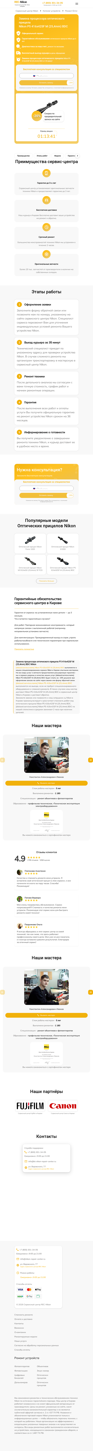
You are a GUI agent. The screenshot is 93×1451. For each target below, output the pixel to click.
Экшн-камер (43, 1370)
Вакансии (19, 1328)
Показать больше (46, 581)
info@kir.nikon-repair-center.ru (42, 1161)
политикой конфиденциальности (64, 88)
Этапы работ (42, 156)
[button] (90, 760)
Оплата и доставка (23, 1319)
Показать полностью (24, 649)
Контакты (18, 1323)
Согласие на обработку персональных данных (36, 1345)
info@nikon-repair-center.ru (32, 1259)
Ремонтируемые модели (25, 1336)
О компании (20, 1332)
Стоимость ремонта (23, 1314)
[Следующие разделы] (77, 156)
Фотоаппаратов (21, 1366)
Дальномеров (20, 1382)
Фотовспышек (21, 1370)
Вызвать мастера (47, 783)
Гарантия (71, 156)
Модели (57, 156)
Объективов (42, 1366)
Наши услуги (20, 1341)
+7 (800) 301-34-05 (52, 3)
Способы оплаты (22, 1350)
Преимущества (23, 156)
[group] (30, 1107)
